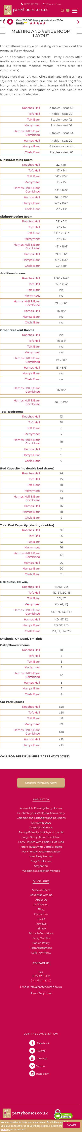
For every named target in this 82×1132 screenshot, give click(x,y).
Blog (41, 909)
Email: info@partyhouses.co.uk (41, 986)
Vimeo (40, 1066)
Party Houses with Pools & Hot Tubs (41, 841)
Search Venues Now (41, 783)
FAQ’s (41, 918)
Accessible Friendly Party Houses (41, 808)
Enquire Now (53, 4)
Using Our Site (41, 938)
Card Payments (41, 952)
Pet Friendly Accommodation (41, 851)
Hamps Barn (31, 146)
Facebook (43, 1043)
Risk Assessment (41, 947)
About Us (41, 899)
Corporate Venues (41, 827)
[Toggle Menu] (75, 11)
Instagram (43, 1073)
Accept (71, 1124)
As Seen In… (41, 904)
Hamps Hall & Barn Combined (27, 133)
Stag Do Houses (41, 861)
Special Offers (41, 890)
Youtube (41, 1058)
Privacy (41, 928)
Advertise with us (41, 894)
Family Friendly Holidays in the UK (41, 832)
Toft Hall (34, 114)
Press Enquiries (41, 993)
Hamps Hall (32, 140)
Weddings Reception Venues (41, 870)
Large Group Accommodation (41, 837)
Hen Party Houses (41, 856)
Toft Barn (33, 119)
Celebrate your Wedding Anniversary (41, 813)
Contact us (41, 914)
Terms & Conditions (41, 933)
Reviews (41, 923)
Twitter (40, 1050)
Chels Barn (32, 152)
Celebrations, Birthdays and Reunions (41, 817)
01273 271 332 (31, 4)
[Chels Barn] (0, 103)
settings (5, 1129)
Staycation (41, 865)
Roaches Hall (31, 108)
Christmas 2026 (41, 822)
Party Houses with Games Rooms (41, 846)
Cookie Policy (41, 943)
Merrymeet (32, 125)
